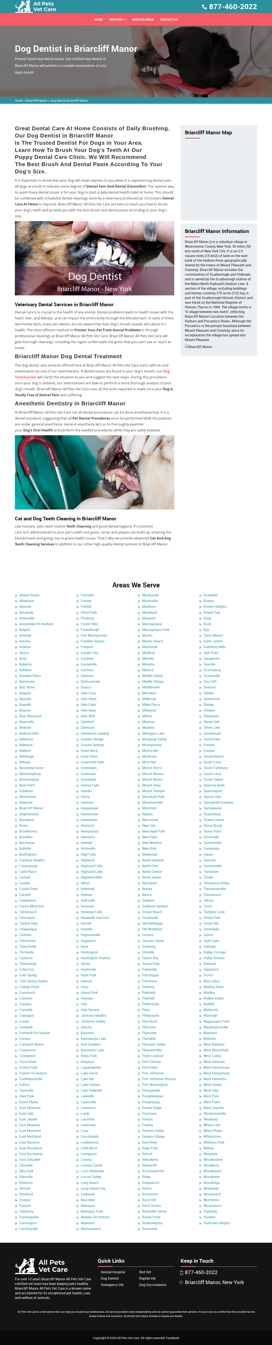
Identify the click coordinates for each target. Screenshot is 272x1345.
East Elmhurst (30, 1107)
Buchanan (27, 842)
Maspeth (149, 618)
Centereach (28, 912)
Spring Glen (212, 796)
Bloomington (29, 779)
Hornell (86, 923)
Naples (147, 814)
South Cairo (212, 762)
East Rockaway (31, 1153)
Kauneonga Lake (93, 1038)
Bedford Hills (29, 733)
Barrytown (27, 681)
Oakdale (148, 900)
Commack (27, 992)
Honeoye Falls (91, 912)
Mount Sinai (151, 785)
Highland (87, 860)
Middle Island (152, 675)
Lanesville (88, 1102)
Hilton (85, 883)
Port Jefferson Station (159, 1079)
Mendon (148, 664)
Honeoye (87, 906)
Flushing (87, 618)
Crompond (27, 1055)
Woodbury (211, 1165)
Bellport (25, 750)
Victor (208, 975)
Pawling (148, 986)
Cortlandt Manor (31, 1044)
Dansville (26, 1090)
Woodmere (212, 1176)
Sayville (209, 664)
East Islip (26, 1113)
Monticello (150, 750)
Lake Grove (89, 1073)
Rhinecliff (149, 1165)
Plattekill (149, 1038)
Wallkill (209, 1004)
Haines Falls (90, 785)
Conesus (25, 998)
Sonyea (209, 750)
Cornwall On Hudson (34, 1033)
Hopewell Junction (95, 917)
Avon (23, 658)
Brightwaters (29, 814)
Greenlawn (89, 767)
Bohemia (26, 791)
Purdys (147, 1119)
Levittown (88, 1125)
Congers (25, 1004)
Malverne (88, 1223)
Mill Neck (149, 693)
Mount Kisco (152, 767)
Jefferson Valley (93, 1021)
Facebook (172, 1338)
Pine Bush (149, 1021)
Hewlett (86, 842)
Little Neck (89, 1148)
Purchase (149, 1113)
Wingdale (211, 1153)
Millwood (149, 710)
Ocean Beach (152, 912)
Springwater (213, 808)
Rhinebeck (150, 1159)
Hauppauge (89, 808)
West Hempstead (217, 1073)
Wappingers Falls (217, 1021)
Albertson (26, 600)
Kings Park (89, 1055)
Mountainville (152, 802)
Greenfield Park (92, 762)
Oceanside (150, 917)
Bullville (25, 848)
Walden (209, 992)
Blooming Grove (31, 767)
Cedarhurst (27, 900)
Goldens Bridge (92, 739)
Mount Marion (153, 773)
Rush (207, 624)
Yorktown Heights (217, 1223)
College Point (29, 986)
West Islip (211, 1090)
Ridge (146, 1176)
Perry (146, 1009)
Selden (209, 693)
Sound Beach (214, 756)
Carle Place (27, 871)
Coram (24, 1021)
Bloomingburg (30, 773)
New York (149, 848)
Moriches (149, 762)
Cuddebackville (30, 1079)
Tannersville (212, 865)
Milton (147, 716)
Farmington (28, 1223)
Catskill (25, 894)
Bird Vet (145, 1272)
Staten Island (214, 819)
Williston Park (214, 1142)
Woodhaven (212, 1171)
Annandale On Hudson (36, 624)
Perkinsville (150, 1004)
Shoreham (211, 716)
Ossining (148, 946)
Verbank (210, 963)
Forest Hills (89, 624)
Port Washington (155, 1084)
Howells (87, 929)
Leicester (88, 1119)
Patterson (149, 981)
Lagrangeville (91, 1067)
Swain (208, 854)
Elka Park (26, 1171)
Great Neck (89, 750)
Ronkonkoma (152, 1223)
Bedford (25, 727)
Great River (89, 756)
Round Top (212, 612)
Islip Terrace (90, 1009)
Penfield (148, 998)
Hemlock (87, 825)
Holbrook (87, 888)
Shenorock (212, 698)
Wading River (214, 986)
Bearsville (26, 721)
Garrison (87, 670)
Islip (84, 1004)
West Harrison (214, 1061)
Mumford (149, 808)
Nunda (147, 888)
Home (98, 19)
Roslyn (209, 600)
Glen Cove (88, 693)
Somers (209, 745)
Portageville (151, 1090)
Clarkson (26, 958)
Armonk (25, 635)
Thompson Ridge (216, 883)
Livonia (86, 1159)
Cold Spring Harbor (33, 981)
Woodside (211, 1188)
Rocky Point (151, 1217)
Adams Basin (29, 595)
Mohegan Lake (153, 733)
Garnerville (89, 664)
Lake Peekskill (91, 1090)
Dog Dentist (110, 1278)
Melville (148, 658)
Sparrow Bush (214, 785)
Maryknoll (149, 612)
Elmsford (26, 1194)
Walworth (211, 1009)
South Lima (212, 773)
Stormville (211, 837)
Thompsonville (215, 888)
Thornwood (212, 894)
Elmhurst (26, 1182)
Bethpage (26, 756)
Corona (24, 1038)
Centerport (27, 917)
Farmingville (28, 1228)
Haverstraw (89, 814)
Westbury (211, 1119)
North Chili (150, 865)
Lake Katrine (90, 1084)
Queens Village (153, 1136)
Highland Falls (91, 865)
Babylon (25, 664)
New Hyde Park (153, 831)
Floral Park (89, 612)
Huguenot (88, 940)
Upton (208, 934)
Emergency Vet (112, 1284)
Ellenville (26, 1176)
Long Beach (90, 1182)
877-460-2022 (233, 6)
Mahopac (88, 1205)
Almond (25, 606)
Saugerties (212, 658)
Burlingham (28, 854)
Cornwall (26, 1027)
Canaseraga (28, 865)
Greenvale (88, 773)
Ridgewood (150, 1182)
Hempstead (89, 831)
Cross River (27, 1061)
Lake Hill (87, 1079)
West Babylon (214, 1044)
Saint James (213, 641)
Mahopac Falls (92, 1211)
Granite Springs (92, 745)
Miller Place (151, 704)
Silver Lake (212, 727)
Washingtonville (216, 1027)
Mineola (148, 721)
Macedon (88, 1200)
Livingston (89, 1153)
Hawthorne (89, 819)
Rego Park (150, 1148)
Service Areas (143, 19)
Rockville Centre (154, 1211)
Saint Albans (213, 635)
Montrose (149, 756)
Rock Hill (149, 1200)
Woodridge (212, 1182)
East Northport (30, 1136)
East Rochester (30, 1148)
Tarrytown (211, 871)
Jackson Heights (93, 1015)
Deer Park (26, 1096)
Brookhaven (28, 831)
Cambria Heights (32, 860)
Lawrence (88, 1107)
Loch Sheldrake (92, 1171)
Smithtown (212, 739)
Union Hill (211, 923)
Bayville (25, 704)
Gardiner (87, 658)
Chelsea (25, 934)
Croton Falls (28, 1067)
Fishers (86, 600)
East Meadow (29, 1125)
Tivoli (208, 906)
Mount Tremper (153, 791)
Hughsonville (90, 934)
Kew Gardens (91, 1044)
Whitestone (212, 1136)
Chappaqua (28, 929)
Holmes (86, 894)
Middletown (151, 687)
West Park (211, 1096)
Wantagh (210, 1015)
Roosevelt (149, 1228)
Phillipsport (150, 1015)
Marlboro (149, 606)
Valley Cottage (215, 952)
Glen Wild (88, 716)
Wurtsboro (211, 1200)
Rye (206, 629)
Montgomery (152, 745)
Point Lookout (153, 1055)
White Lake (212, 1125)
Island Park (89, 992)
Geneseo (87, 675)
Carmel (24, 877)
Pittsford (149, 1027)
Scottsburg (212, 670)
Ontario (147, 934)
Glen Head (88, 698)
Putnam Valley (153, 1130)
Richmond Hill (153, 1171)
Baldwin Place (30, 675)
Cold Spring (28, 975)
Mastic (147, 635)
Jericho (86, 1027)
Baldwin (25, 670)
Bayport (25, 693)
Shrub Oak (211, 721)
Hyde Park (88, 975)
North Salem (151, 877)
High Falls (88, 854)
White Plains (213, 1130)
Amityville (26, 618)
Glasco (86, 687)
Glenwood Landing (95, 733)
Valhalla (210, 946)
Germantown (90, 681)
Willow (209, 1148)
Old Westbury (152, 929)
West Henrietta (215, 1079)
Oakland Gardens (155, 906)
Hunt (84, 946)
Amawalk (26, 612)
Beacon (25, 710)
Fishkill (86, 606)
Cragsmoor (27, 1050)
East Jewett (28, 1119)
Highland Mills (91, 877)
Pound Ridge (152, 1107)
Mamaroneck (91, 1228)
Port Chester (151, 1061)
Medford (148, 652)
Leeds (85, 1113)
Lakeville (87, 1096)
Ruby (207, 618)
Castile (24, 883)
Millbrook (149, 698)
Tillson (209, 900)
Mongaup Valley (154, 739)
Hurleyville (88, 969)
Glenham (87, 727)
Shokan (209, 710)
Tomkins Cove (214, 912)
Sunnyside (211, 848)
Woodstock (212, 1194)
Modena (148, 727)
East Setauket (30, 1159)
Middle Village (152, 681)
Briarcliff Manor (36, 100)
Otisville (148, 952)
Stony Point (212, 831)
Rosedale (211, 595)
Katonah (87, 1033)
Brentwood (27, 796)
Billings (24, 762)
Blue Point (27, 785)
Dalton (24, 1084)
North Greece (152, 871)
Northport (149, 883)
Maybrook (149, 646)
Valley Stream (214, 958)
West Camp (212, 1055)
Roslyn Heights (215, 606)
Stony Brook (213, 825)
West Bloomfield (216, 1050)
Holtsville (88, 900)
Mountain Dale (153, 796)
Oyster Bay (150, 958)
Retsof (147, 1153)
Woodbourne (213, 1159)
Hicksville (88, 848)
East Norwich (29, 1142)
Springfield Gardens (218, 802)
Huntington (89, 952)
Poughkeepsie (152, 1096)
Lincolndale (89, 1136)
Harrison (87, 802)
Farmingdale (28, 1217)
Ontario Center (153, 940)
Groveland (88, 779)
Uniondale (211, 929)
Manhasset (150, 595)
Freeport (87, 646)
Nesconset (150, 819)
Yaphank (210, 1211)
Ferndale (87, 595)
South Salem (213, 779)
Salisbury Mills (215, 646)
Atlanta (25, 646)
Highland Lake (91, 871)
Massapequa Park (155, 629)
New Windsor (152, 842)
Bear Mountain (30, 716)
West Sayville (214, 1107)
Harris (85, 796)
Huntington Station (95, 958)
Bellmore (26, 745)
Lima (84, 1130)
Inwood (86, 981)
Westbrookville (215, 1113)
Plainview (149, 1033)
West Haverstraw (216, 1067)
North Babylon (153, 860)
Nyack (147, 894)
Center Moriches (31, 906)
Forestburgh (90, 629)
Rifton (147, 1188)
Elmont (24, 1188)
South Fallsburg (216, 767)
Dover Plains (28, 1102)
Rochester (150, 1194)
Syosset (210, 860)
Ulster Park (212, 917)
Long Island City (93, 1188)
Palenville (149, 969)
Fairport (25, 1205)
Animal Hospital (113, 1272)
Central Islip (28, 923)
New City (149, 825)
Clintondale (28, 963)
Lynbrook (88, 1194)
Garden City (89, 652)
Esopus (24, 1200)
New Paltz (149, 837)
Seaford (209, 687)
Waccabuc (212, 981)
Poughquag (151, 1102)
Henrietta (88, 837)
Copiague (26, 1015)
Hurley (85, 963)
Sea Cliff (210, 681)
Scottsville (212, 675)
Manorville (150, 600)
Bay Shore (27, 687)
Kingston (87, 1061)
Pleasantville (152, 1050)
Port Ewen (149, 1067)
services (116, 19)
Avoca (24, 652)
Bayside (25, 698)
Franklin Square (92, 641)
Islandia (87, 998)
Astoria (24, 641)
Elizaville (26, 1165)
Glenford (87, 721)
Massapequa (152, 624)
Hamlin (86, 791)
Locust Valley (91, 1176)
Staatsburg (212, 814)
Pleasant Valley (154, 1044)
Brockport (26, 819)
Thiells (208, 877)
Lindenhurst (90, 1142)
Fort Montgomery (94, 635)
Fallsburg (26, 1211)
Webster (210, 1038)
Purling (147, 1125)
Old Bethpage (152, 923)
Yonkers (209, 1217)
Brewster (26, 802)
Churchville (27, 946)
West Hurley (213, 1084)
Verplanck (211, 969)
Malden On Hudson (95, 1217)
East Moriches (30, 1130)
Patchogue (150, 975)
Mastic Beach (152, 641)
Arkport (24, 629)
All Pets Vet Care (128, 1338)
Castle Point (28, 888)
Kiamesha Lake (92, 1050)
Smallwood (212, 733)
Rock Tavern (151, 1205)
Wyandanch (213, 1205)
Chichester (27, 940)
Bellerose (26, 739)
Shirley (209, 704)
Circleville (26, 952)
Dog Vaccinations (152, 1284)
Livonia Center (91, 1165)
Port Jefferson (153, 1073)
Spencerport (213, 791)
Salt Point (211, 652)
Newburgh (149, 854)
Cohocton (26, 969)
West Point (212, 1102)
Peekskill (148, 992)
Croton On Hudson (33, 1073)
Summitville (213, 842)
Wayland (210, 1033)
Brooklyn (26, 837)
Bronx (23, 825)
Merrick (147, 670)
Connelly (25, 1009)
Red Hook (149, 1142)
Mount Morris (152, 779)
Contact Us (169, 19)
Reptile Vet (147, 1278)
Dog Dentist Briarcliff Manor (69, 100)
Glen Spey (88, 710)
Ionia (84, 986)
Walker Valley (214, 998)
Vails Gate (211, 940)
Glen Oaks (88, 704)
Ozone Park (150, 963)
